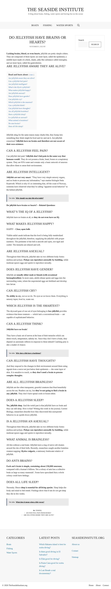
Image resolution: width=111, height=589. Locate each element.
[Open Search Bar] (78, 25)
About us (75, 544)
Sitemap (75, 557)
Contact (75, 551)
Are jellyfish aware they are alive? (39, 515)
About (98, 585)
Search (81, 40)
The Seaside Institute (55, 9)
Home (91, 585)
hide (31, 75)
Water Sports (64, 25)
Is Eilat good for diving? (49, 559)
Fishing (47, 25)
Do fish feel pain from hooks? (38, 513)
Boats (35, 25)
